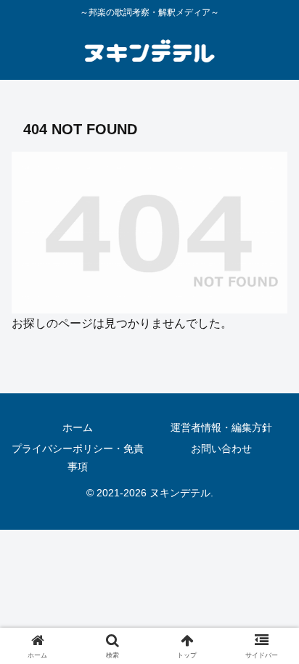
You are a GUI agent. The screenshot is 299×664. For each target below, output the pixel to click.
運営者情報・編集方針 (221, 427)
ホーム (77, 427)
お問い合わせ (221, 448)
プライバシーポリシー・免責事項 (78, 457)
